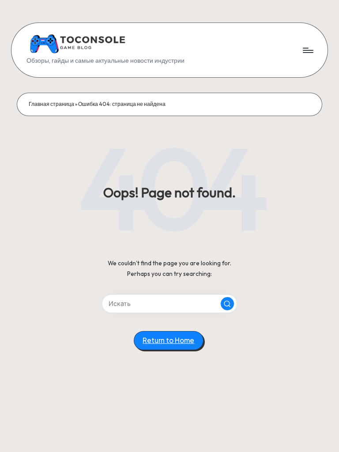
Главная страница (51, 104)
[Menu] (307, 50)
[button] (227, 303)
